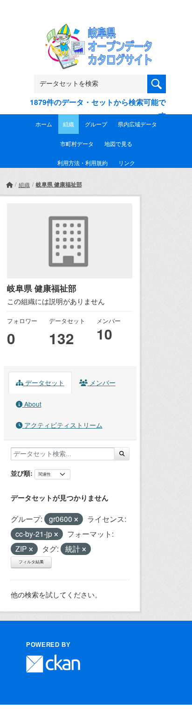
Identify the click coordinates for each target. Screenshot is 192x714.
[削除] (76, 519)
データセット (43, 382)
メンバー (102, 382)
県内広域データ (137, 124)
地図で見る (118, 143)
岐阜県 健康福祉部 (59, 184)
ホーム (43, 124)
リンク (126, 162)
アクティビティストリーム (62, 425)
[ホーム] (9, 184)
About (31, 404)
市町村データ (77, 143)
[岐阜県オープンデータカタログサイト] (96, 30)
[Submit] (122, 453)
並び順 (20, 473)
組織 (68, 124)
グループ (96, 124)
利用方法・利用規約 (82, 162)
